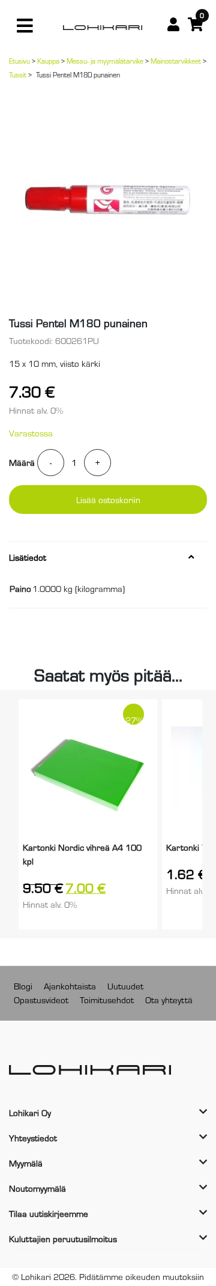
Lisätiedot (27, 557)
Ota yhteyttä (169, 999)
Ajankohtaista (70, 985)
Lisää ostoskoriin (108, 499)
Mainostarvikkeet (176, 60)
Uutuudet (125, 985)
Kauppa (48, 60)
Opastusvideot (41, 999)
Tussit (17, 74)
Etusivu (19, 60)
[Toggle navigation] (24, 26)
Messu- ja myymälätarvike (105, 60)
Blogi (23, 985)
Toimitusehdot (107, 999)
